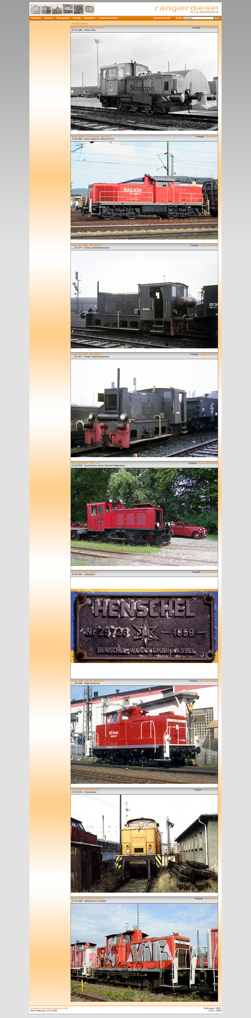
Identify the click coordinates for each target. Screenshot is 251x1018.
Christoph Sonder (207, 463)
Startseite (36, 18)
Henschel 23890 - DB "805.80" (87, 245)
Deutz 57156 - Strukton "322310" (88, 27)
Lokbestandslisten (108, 18)
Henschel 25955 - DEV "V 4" (86, 463)
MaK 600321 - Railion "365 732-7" (88, 898)
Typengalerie (62, 18)
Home (75, 23)
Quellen (58, 1008)
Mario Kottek (210, 790)
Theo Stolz (211, 136)
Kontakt (77, 18)
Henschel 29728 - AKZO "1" (86, 572)
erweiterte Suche (161, 18)
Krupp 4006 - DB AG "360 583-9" (88, 681)
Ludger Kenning (208, 245)
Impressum (46, 1008)
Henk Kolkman (209, 27)
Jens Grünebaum (207, 681)
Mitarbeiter (89, 18)
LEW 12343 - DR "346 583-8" (86, 790)
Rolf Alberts (210, 898)
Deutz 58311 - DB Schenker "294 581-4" (92, 136)
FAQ (66, 1008)
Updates (48, 18)
